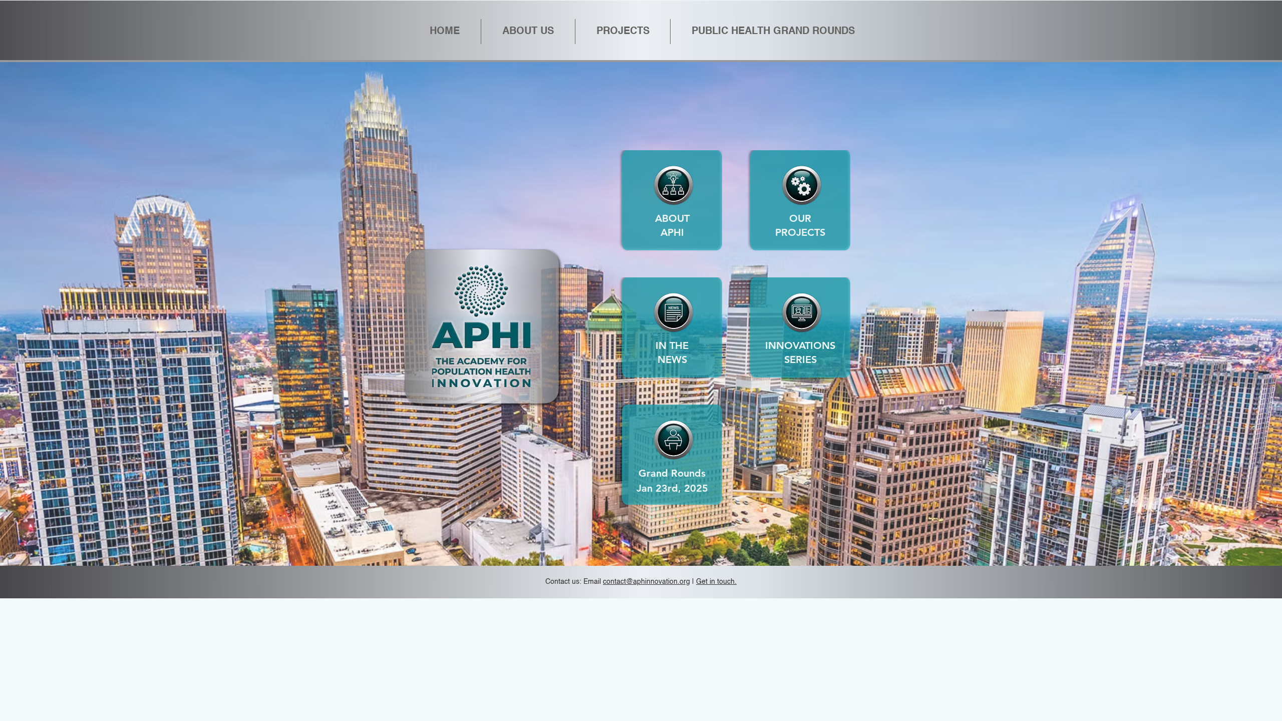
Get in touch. (716, 581)
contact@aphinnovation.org (646, 581)
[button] (773, 31)
